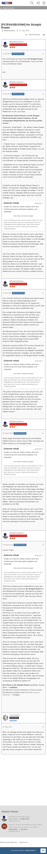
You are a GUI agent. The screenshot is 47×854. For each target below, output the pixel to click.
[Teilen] (43, 35)
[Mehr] (43, 54)
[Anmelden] (37, 3)
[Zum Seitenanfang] (43, 850)
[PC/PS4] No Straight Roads (19, 817)
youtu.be (38, 203)
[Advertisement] (20, 16)
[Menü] (43, 3)
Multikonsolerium (14, 821)
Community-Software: (23, 850)
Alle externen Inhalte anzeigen (23, 216)
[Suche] (31, 3)
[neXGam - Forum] (7, 3)
